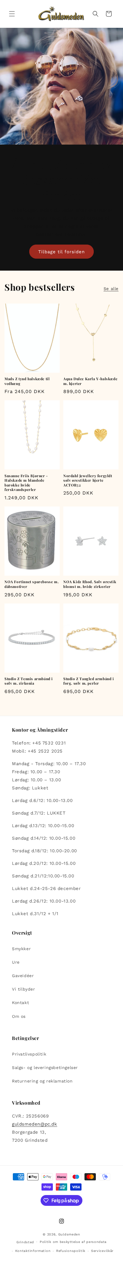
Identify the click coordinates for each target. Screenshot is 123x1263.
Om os (19, 1016)
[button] (12, 13)
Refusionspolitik (70, 1251)
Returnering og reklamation (42, 1081)
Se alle (111, 288)
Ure (16, 962)
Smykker (21, 948)
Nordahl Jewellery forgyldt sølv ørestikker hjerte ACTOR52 (87, 480)
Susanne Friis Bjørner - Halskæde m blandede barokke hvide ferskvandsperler (26, 483)
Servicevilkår (102, 1251)
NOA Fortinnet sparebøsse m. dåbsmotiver (31, 584)
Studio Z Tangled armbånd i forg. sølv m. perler (88, 681)
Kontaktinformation (33, 1251)
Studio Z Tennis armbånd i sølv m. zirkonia (28, 681)
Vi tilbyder (23, 989)
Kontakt (20, 1002)
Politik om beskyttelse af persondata (73, 1242)
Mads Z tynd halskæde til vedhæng (27, 381)
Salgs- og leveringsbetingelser (45, 1067)
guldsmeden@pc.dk (34, 1124)
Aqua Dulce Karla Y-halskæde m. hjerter (90, 381)
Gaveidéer (23, 975)
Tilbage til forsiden (61, 251)
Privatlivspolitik (29, 1054)
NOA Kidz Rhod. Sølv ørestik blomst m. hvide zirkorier (89, 584)
